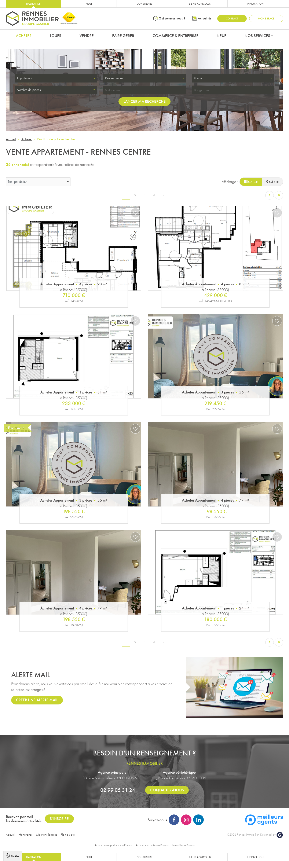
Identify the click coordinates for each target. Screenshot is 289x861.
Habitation (33, 4)
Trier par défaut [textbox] (17, 181)
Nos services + (259, 35)
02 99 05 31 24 (117, 790)
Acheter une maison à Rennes (152, 845)
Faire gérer (123, 35)
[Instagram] (186, 819)
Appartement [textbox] (25, 78)
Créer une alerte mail (37, 700)
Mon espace (266, 18)
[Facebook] (174, 819)
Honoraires (25, 834)
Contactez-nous (167, 790)
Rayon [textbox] (198, 78)
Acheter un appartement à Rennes (113, 845)
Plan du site (68, 834)
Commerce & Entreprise (175, 35)
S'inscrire (59, 818)
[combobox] (56, 78)
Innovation (255, 4)
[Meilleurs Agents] (264, 819)
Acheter (24, 35)
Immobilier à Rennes (183, 845)
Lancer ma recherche (145, 101)
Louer (55, 35)
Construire (144, 4)
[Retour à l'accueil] (32, 18)
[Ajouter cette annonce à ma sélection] (135, 213)
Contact (232, 18)
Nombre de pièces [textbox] (29, 90)
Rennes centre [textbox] (114, 78)
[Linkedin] (198, 819)
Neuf (89, 4)
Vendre (87, 35)
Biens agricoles (200, 4)
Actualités (204, 18)
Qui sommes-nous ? (172, 18)
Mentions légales (46, 834)
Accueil (11, 139)
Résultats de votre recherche (56, 139)
